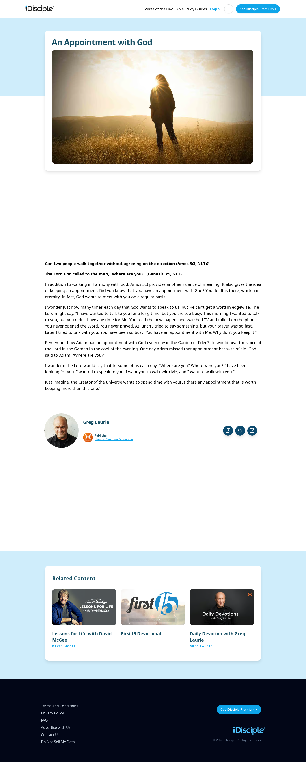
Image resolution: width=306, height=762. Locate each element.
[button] (228, 8)
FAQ (44, 720)
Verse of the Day (159, 9)
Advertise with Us (56, 727)
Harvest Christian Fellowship (114, 439)
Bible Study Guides (191, 9)
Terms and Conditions (59, 705)
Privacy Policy (52, 713)
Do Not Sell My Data (58, 741)
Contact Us (50, 734)
